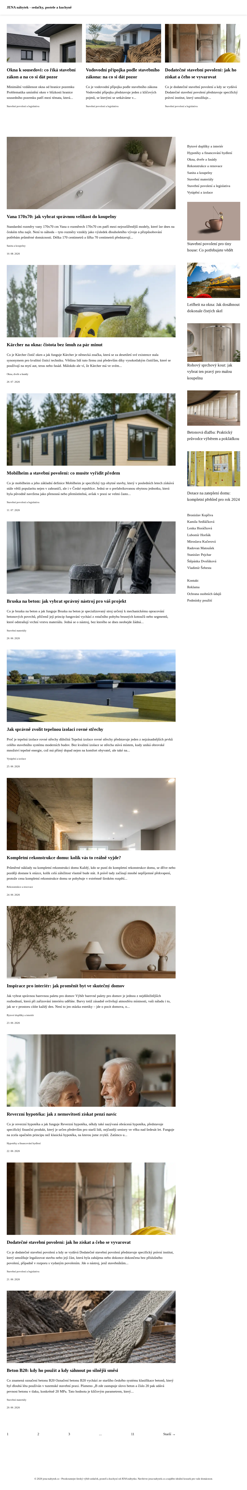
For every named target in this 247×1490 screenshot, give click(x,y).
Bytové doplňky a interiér (20, 1015)
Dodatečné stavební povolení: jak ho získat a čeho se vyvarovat (69, 1242)
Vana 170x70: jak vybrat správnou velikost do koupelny (61, 216)
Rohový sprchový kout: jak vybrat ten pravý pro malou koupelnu (209, 371)
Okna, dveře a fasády (17, 374)
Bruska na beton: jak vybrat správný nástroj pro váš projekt (66, 601)
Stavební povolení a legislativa (23, 106)
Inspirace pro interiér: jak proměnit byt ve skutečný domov (65, 985)
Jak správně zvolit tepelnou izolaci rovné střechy (55, 729)
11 (132, 1434)
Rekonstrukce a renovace (20, 887)
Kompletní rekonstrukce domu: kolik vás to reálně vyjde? (64, 857)
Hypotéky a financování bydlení (24, 1143)
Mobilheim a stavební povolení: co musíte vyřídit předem (63, 473)
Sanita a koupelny (16, 246)
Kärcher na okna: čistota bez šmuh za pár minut (54, 344)
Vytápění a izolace (16, 758)
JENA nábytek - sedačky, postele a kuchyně (39, 7)
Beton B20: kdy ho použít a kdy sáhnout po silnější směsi (62, 1370)
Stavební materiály (16, 630)
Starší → (169, 1434)
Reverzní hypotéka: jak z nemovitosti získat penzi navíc (62, 1114)
